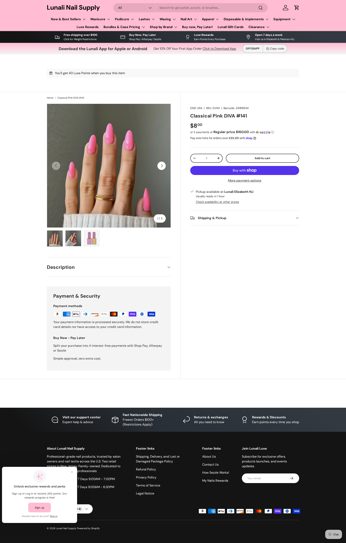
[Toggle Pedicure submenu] (132, 19)
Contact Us (210, 464)
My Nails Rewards (215, 480)
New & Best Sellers (66, 19)
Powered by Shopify (88, 528)
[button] (296, 7)
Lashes (144, 19)
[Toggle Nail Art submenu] (195, 19)
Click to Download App (219, 49)
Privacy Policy (146, 477)
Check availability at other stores (217, 201)
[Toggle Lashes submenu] (153, 19)
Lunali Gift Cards (231, 27)
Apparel (208, 19)
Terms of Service (148, 485)
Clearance (256, 27)
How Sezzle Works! (215, 472)
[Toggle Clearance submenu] (268, 27)
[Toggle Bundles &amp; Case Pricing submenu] (143, 27)
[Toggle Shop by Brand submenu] (175, 27)
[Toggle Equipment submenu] (293, 19)
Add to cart (262, 158)
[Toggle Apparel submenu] (217, 19)
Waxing (165, 19)
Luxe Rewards (88, 27)
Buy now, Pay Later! (197, 27)
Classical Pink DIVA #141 (70, 97)
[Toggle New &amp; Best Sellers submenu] (84, 19)
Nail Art (186, 19)
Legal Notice (145, 493)
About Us (209, 456)
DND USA (196, 108)
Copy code (277, 48)
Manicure (98, 19)
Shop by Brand (161, 27)
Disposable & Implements (244, 19)
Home (50, 97)
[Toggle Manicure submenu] (108, 19)
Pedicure (122, 19)
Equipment (282, 19)
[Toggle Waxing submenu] (174, 19)
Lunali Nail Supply (66, 528)
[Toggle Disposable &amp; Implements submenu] (267, 19)
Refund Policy (146, 469)
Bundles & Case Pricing (122, 27)
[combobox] (190, 7)
